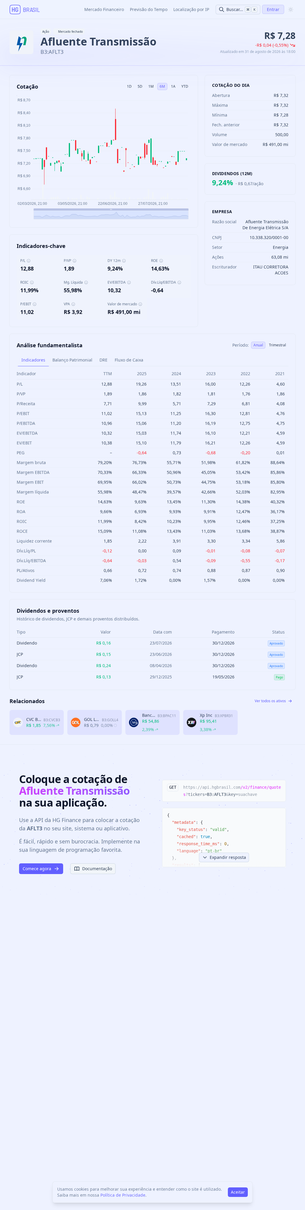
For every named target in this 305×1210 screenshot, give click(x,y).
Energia (280, 247)
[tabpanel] (152, 476)
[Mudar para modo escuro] (290, 9)
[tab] (33, 360)
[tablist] (152, 360)
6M (162, 86)
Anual (258, 345)
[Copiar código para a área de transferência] (278, 787)
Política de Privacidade (122, 1195)
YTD (184, 86)
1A (173, 86)
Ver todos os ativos (270, 700)
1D (129, 86)
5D (140, 86)
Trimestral (277, 345)
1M (151, 86)
